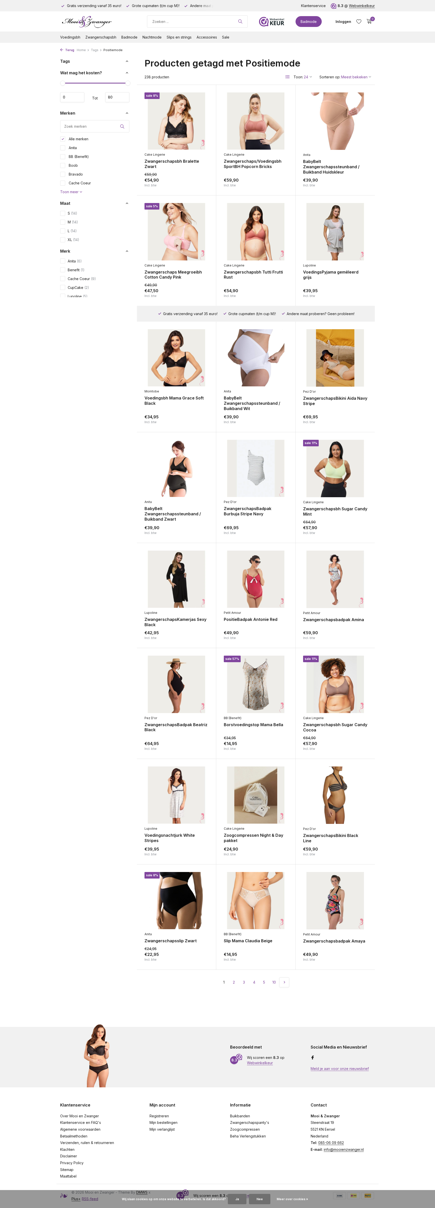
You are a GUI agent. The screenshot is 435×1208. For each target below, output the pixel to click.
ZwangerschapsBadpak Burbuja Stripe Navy (247, 511)
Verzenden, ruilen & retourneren (87, 1142)
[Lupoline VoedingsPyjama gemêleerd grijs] (335, 231)
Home (81, 50)
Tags (94, 50)
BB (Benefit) (78, 156)
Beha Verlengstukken (248, 1136)
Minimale (72, 97)
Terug (69, 50)
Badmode (309, 21)
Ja (237, 1199)
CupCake (78, 287)
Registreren (159, 1116)
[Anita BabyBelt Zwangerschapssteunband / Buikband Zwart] (176, 468)
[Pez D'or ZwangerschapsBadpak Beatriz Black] (176, 684)
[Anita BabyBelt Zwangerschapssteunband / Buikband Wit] (256, 357)
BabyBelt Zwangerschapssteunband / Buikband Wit (252, 403)
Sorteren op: (329, 77)
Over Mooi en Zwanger (79, 1116)
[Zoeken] (240, 21)
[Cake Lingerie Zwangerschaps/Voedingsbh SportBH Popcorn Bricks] (256, 121)
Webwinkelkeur (362, 6)
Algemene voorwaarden (80, 1129)
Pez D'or (309, 391)
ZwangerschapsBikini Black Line (330, 838)
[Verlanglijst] (358, 21)
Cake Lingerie (154, 154)
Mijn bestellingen (163, 1122)
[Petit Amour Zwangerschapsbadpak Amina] (335, 579)
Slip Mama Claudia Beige (248, 940)
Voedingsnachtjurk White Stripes (169, 838)
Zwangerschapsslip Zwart (170, 940)
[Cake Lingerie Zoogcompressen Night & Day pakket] (256, 795)
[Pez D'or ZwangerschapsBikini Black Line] (335, 795)
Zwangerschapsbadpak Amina (333, 619)
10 (274, 982)
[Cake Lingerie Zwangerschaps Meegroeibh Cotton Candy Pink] (176, 231)
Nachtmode (152, 37)
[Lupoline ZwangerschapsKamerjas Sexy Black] (176, 579)
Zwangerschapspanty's (249, 1122)
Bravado (75, 174)
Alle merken (78, 139)
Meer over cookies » (292, 1199)
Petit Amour (232, 613)
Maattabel (68, 1176)
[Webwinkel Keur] (271, 21)
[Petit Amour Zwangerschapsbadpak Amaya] (335, 900)
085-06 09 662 (331, 1142)
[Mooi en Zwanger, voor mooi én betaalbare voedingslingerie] (98, 21)
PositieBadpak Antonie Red (250, 619)
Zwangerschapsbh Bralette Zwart (171, 164)
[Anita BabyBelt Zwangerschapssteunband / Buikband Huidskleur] (335, 121)
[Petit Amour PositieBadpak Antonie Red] (256, 579)
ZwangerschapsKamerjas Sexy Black (175, 622)
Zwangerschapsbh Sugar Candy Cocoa (335, 727)
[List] (287, 77)
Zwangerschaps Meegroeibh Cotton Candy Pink (173, 275)
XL (73, 240)
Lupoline (78, 296)
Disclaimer (68, 1156)
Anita (72, 148)
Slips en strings (179, 37)
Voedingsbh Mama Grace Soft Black (174, 400)
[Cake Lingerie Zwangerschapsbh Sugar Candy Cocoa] (335, 684)
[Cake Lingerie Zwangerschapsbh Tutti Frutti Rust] (256, 231)
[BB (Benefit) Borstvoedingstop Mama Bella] (256, 684)
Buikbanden (240, 1116)
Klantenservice (313, 6)
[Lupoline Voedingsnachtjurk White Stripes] (176, 795)
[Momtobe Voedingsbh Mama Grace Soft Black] (176, 357)
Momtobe (151, 391)
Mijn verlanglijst (162, 1129)
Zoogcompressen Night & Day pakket (253, 838)
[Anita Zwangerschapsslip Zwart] (176, 900)
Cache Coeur (79, 183)
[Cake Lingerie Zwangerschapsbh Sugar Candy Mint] (335, 468)
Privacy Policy (72, 1163)
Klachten (67, 1149)
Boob (73, 165)
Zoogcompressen (245, 1129)
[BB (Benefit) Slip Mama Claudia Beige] (256, 900)
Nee (260, 1199)
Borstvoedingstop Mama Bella (253, 724)
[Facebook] (313, 1058)
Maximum (117, 97)
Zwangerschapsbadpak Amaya (334, 941)
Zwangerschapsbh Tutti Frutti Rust (253, 275)
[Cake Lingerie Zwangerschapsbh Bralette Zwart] (176, 121)
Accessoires (207, 37)
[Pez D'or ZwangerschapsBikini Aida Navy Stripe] (335, 358)
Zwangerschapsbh (100, 37)
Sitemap (67, 1169)
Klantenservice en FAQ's (80, 1122)
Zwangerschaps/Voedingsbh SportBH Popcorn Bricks (252, 164)
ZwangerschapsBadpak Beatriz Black (175, 727)
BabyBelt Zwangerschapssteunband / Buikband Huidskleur (331, 167)
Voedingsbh (70, 37)
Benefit (76, 270)
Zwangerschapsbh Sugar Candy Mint (335, 511)
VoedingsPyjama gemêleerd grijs (330, 275)
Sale (225, 37)
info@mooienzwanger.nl (344, 1149)
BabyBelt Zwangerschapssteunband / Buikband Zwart (172, 514)
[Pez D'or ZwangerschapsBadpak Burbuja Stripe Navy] (256, 468)
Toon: (298, 77)
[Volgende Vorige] (284, 982)
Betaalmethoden (73, 1136)
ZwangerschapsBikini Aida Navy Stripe (335, 401)
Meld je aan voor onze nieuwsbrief (340, 1068)
